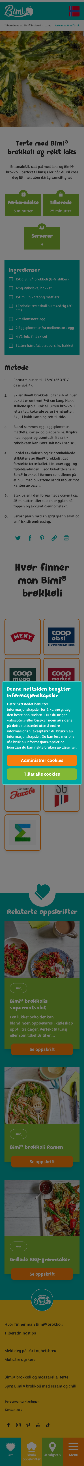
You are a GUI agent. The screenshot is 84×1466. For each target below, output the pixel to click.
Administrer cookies (42, 760)
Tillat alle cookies (42, 774)
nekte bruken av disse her (55, 747)
